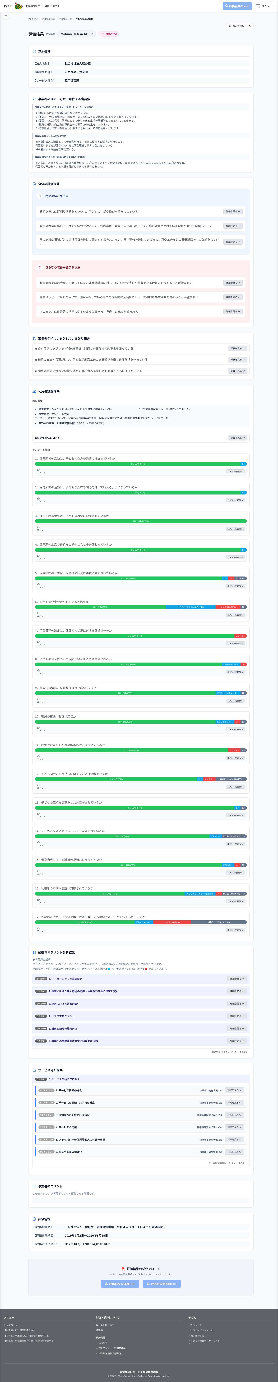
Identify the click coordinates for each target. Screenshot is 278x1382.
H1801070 (103, 1244)
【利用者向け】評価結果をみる (19, 1330)
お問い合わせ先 (196, 1335)
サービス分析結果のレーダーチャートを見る (226, 1163)
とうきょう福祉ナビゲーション (204, 1340)
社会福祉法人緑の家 (78, 63)
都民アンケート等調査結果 (112, 1348)
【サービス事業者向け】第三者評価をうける (26, 1335)
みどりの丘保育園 (76, 72)
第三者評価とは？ (105, 1325)
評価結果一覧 (65, 18)
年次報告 (103, 1342)
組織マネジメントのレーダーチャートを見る (229, 1052)
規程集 (99, 1330)
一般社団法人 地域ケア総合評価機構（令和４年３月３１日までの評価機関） (115, 1227)
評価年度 (50, 34)
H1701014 (87, 1244)
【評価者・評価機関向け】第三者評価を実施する (28, 1340)
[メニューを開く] (263, 6)
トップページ (10, 1325)
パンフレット (195, 1325)
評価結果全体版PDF (122, 1284)
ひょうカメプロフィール (200, 1330)
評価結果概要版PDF (164, 1284)
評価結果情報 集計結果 (110, 1353)
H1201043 (72, 1244)
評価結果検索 (48, 18)
